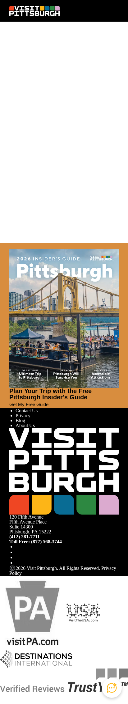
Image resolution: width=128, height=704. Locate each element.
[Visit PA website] (32, 612)
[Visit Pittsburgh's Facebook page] (18, 546)
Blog (20, 420)
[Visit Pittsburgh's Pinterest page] (18, 562)
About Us (25, 425)
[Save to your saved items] (14, 118)
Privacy (23, 415)
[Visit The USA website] (83, 612)
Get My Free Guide (28, 404)
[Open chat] (112, 688)
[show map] (23, 118)
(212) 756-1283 (24, 139)
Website (17, 83)
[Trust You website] (64, 679)
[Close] (11, 245)
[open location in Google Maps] (64, 130)
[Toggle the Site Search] (104, 10)
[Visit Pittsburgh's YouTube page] (18, 557)
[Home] (34, 10)
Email (32, 83)
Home (27, 48)
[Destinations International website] (36, 658)
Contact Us (27, 410)
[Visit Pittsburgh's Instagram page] (18, 552)
